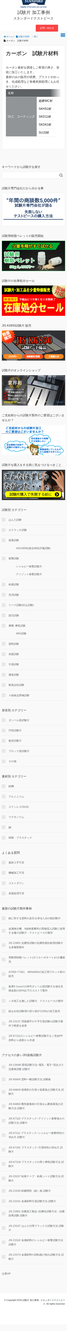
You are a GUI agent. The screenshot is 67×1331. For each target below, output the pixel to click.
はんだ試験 (15, 519)
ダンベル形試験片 (19, 720)
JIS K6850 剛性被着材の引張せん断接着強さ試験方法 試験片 (36, 1106)
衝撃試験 (14, 558)
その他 (12, 761)
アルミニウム (16, 796)
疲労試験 (14, 615)
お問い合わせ (47, 28)
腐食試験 (14, 674)
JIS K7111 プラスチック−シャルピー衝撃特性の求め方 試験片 (36, 1135)
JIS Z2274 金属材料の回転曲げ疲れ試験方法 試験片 (36, 1256)
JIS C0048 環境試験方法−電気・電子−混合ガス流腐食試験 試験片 (36, 1066)
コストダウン (16, 883)
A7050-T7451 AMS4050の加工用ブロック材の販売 (37, 973)
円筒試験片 (15, 730)
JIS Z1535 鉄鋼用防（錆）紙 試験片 (30, 1190)
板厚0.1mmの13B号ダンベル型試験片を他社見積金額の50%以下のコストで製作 (36, 988)
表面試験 (14, 654)
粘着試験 (14, 584)
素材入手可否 (16, 862)
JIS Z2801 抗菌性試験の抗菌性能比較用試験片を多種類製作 (36, 945)
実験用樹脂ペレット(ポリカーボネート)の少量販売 (37, 959)
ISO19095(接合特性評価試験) (33, 548)
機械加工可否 (16, 872)
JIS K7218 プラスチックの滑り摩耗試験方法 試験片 (36, 1164)
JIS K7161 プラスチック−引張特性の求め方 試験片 (36, 1149)
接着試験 (14, 540)
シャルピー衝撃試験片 (29, 566)
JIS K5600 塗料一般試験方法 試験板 (30, 1079)
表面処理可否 (16, 893)
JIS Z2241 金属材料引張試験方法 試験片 (32, 1201)
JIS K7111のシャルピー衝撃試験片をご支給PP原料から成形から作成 (36, 1037)
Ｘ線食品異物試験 (19, 695)
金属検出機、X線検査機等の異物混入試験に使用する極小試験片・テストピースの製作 (37, 930)
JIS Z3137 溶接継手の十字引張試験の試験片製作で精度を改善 (36, 1023)
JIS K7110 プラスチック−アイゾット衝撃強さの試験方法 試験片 (36, 1120)
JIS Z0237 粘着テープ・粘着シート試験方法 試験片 (36, 1178)
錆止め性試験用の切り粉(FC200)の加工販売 (34, 1011)
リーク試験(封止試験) (21, 605)
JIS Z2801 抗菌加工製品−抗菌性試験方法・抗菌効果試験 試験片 (37, 1213)
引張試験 (14, 664)
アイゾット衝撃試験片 (29, 574)
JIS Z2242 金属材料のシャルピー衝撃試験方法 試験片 (36, 1242)
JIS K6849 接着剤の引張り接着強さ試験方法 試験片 (36, 1091)
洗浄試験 (14, 594)
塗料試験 (14, 643)
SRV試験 (21, 633)
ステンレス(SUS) (19, 806)
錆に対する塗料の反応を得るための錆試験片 (35, 918)
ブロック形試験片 (19, 751)
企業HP (6, 1273)
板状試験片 (15, 740)
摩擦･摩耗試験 (17, 625)
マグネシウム (16, 817)
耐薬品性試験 (16, 684)
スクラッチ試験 (18, 529)
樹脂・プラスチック (20, 837)
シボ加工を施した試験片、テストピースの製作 (36, 1000)
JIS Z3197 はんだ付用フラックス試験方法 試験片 (36, 1227)
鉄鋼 (11, 786)
